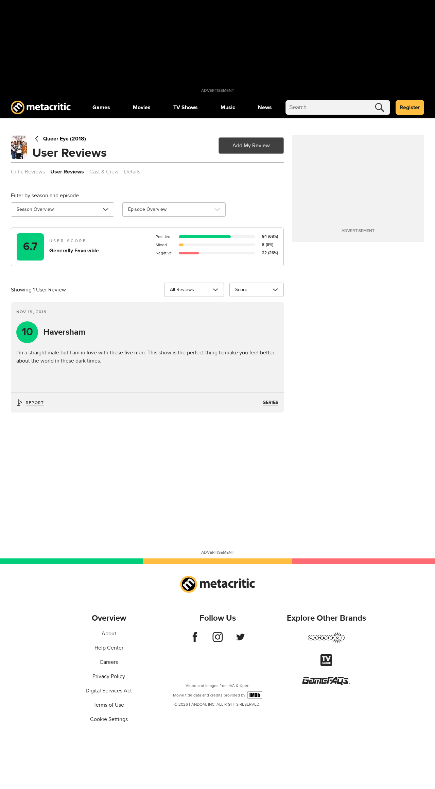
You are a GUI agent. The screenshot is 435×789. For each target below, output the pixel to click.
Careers (109, 662)
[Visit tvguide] (326, 664)
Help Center (108, 647)
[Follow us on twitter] (240, 640)
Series (270, 402)
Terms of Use (108, 705)
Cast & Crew (104, 171)
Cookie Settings (109, 719)
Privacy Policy (108, 676)
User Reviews (67, 171)
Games (101, 107)
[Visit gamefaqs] (326, 683)
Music (228, 107)
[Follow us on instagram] (218, 640)
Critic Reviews (28, 171)
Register (410, 107)
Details (132, 171)
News (265, 107)
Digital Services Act (109, 690)
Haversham (54, 332)
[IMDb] (254, 695)
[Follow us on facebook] (195, 640)
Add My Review (251, 145)
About (109, 633)
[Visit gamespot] (326, 641)
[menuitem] (101, 107)
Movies (142, 107)
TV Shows (185, 107)
